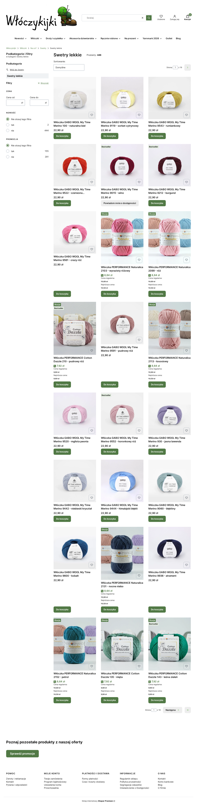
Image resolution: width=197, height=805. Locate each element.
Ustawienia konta (52, 784)
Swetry (43, 48)
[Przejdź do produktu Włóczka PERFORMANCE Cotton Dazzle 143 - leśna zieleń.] (169, 644)
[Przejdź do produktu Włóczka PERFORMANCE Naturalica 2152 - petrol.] (75, 644)
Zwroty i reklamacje (16, 778)
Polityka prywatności (130, 781)
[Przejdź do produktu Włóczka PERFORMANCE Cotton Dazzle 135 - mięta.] (122, 644)
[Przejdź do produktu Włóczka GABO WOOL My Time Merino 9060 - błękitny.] (169, 481)
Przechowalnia (51, 788)
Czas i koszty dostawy (93, 781)
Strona (169, 67)
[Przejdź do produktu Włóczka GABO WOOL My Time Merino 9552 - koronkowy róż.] (122, 414)
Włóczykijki (11, 48)
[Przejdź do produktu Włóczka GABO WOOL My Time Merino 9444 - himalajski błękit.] (122, 481)
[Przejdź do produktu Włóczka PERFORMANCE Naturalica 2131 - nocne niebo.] (122, 553)
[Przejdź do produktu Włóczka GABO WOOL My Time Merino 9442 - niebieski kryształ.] (75, 481)
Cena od (10, 97)
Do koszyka (62, 136)
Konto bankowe (165, 781)
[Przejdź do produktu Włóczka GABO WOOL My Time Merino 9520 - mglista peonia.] (75, 414)
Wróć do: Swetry (17, 70)
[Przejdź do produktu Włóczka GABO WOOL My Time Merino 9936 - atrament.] (169, 548)
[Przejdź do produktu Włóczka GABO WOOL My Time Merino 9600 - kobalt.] (75, 548)
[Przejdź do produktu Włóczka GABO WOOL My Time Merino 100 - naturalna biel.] (75, 98)
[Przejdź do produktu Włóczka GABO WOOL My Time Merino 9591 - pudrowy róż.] (122, 323)
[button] (149, 17)
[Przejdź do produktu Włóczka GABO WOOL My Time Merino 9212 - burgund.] (169, 165)
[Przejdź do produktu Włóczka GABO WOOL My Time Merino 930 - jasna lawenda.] (169, 414)
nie (12, 130)
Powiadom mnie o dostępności (120, 203)
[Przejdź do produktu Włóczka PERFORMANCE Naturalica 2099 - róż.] (169, 237)
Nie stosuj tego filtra (21, 119)
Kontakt (10, 781)
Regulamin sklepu (129, 778)
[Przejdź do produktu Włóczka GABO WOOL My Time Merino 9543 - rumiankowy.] (169, 98)
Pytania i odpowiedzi (16, 784)
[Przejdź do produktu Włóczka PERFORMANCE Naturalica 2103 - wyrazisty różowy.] (122, 237)
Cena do (34, 97)
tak (12, 125)
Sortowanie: (59, 61)
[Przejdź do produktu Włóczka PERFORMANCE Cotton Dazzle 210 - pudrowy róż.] (75, 328)
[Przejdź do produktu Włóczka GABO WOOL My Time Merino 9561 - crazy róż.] (75, 232)
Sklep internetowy (97, 801)
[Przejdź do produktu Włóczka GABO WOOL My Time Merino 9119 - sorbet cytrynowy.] (122, 98)
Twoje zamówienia (53, 778)
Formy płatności (90, 778)
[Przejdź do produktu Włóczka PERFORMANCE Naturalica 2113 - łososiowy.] (169, 328)
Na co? (33, 48)
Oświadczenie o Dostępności (134, 788)
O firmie (162, 788)
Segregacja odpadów (131, 784)
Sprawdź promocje (22, 753)
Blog (160, 784)
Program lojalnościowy (55, 781)
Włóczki (23, 48)
